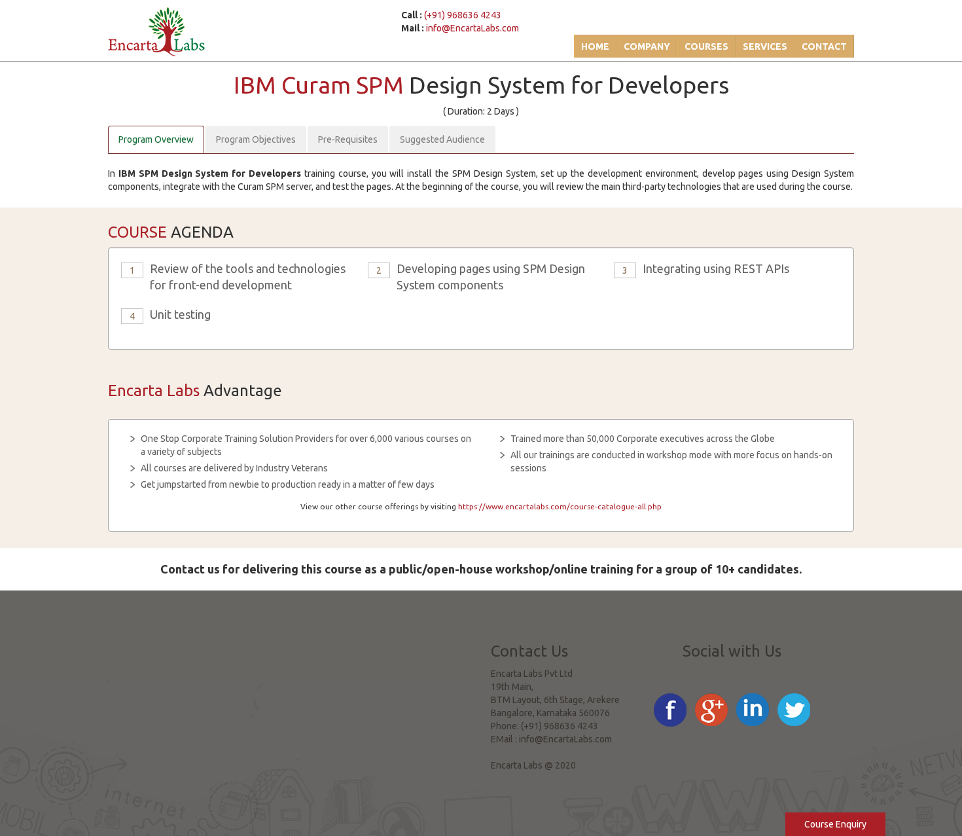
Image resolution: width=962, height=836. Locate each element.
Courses (706, 46)
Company (647, 46)
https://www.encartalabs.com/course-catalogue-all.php (560, 506)
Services (765, 46)
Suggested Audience (442, 139)
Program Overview (156, 139)
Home (595, 46)
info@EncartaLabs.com (472, 28)
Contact (824, 46)
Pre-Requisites (348, 139)
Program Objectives (256, 139)
